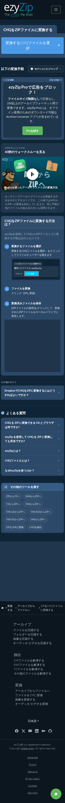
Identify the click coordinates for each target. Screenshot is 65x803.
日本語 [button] (31, 721)
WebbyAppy (27, 748)
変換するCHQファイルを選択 (28, 45)
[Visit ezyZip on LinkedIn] (36, 730)
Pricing (32, 764)
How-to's (33, 792)
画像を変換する (25, 699)
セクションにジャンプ (46, 68)
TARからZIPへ (33, 504)
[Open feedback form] (56, 794)
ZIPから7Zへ (13, 496)
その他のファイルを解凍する (32, 673)
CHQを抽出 (35, 527)
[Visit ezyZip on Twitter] (23, 730)
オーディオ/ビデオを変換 (31, 704)
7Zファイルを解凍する (28, 669)
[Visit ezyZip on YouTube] (30, 730)
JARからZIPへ (38, 519)
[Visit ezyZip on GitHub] (50, 730)
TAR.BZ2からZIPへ (41, 511)
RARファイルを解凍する (29, 665)
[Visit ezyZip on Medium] (43, 730)
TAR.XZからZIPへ (15, 519)
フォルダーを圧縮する (27, 634)
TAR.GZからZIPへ (15, 511)
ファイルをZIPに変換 (29, 695)
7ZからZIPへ (13, 504)
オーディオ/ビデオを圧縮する (32, 643)
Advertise (32, 757)
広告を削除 (54, 80)
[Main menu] (56, 10)
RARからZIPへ (33, 496)
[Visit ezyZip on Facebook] (16, 730)
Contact (32, 785)
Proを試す (32, 130)
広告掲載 (10, 80)
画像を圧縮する (23, 638)
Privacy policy (32, 778)
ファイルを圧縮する (26, 630)
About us (33, 771)
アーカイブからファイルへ (32, 691)
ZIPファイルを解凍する (29, 660)
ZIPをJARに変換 (14, 527)
